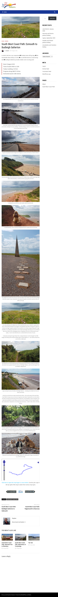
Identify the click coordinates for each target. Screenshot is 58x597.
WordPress (24, 594)
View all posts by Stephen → (19, 522)
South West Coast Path (48, 86)
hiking (6, 41)
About (44, 84)
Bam (30, 594)
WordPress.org (46, 74)
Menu (5, 12)
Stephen (7, 50)
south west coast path (12, 499)
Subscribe (52, 18)
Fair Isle (30, 543)
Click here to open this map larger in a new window (15, 482)
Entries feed (45, 69)
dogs (3, 41)
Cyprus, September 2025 (48, 38)
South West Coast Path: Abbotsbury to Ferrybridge (20, 544)
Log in (44, 66)
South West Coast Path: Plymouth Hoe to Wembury (7, 544)
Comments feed (46, 71)
